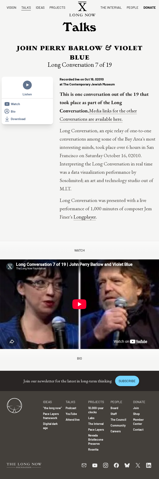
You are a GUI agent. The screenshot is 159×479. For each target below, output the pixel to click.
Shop (136, 414)
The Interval (111, 7)
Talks (26, 7)
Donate (149, 7)
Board (114, 408)
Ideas (40, 7)
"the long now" (52, 408)
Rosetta (93, 449)
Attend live (73, 419)
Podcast (71, 408)
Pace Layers (96, 429)
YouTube (71, 414)
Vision (11, 7)
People (133, 7)
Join (136, 408)
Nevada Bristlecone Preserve (95, 439)
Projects (57, 7)
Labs (91, 418)
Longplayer (84, 217)
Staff (114, 414)
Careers (116, 431)
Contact (138, 429)
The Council (118, 419)
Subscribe (127, 381)
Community (118, 425)
